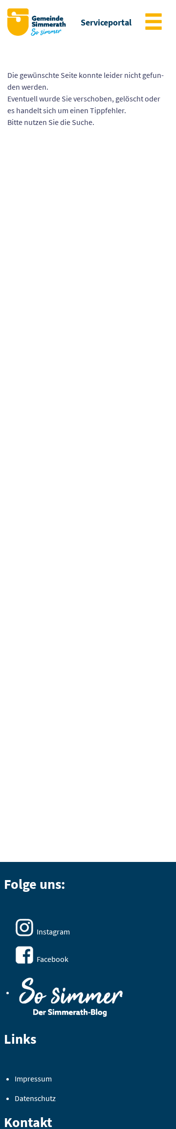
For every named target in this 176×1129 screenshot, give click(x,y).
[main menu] (153, 23)
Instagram (53, 931)
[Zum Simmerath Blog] (71, 994)
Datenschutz (35, 1098)
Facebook (52, 959)
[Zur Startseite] (36, 22)
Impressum (33, 1078)
